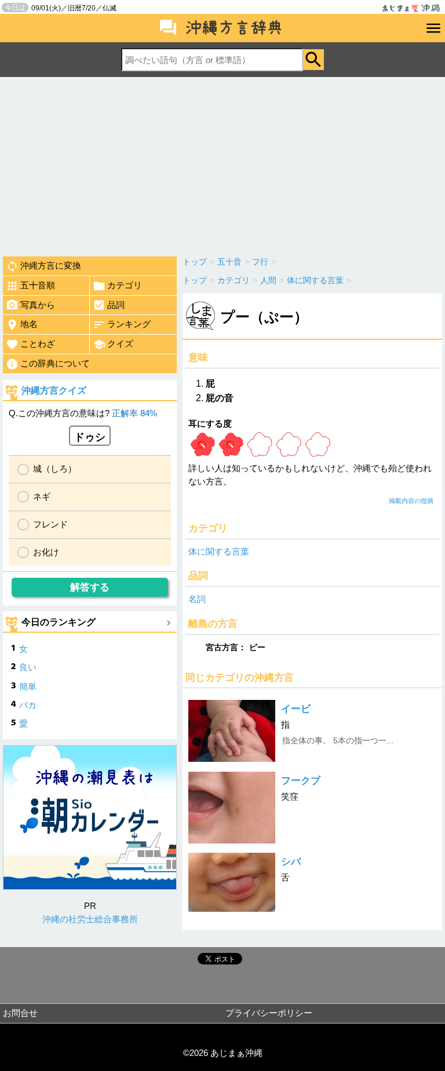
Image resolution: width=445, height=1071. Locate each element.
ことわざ (37, 344)
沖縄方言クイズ (53, 390)
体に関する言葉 (218, 551)
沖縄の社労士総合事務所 (90, 919)
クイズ (120, 344)
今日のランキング (58, 622)
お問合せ (20, 1013)
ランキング (129, 324)
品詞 (116, 305)
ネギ (41, 496)
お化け (46, 552)
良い (28, 667)
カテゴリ (124, 285)
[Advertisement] (222, 164)
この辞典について (55, 363)
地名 (29, 324)
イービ (296, 708)
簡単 (28, 686)
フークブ (300, 780)
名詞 (197, 599)
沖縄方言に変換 (50, 265)
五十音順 (37, 285)
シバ (291, 861)
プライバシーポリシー (268, 1013)
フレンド (50, 524)
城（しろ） (54, 469)
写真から (37, 305)
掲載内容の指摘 (411, 500)
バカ (28, 705)
